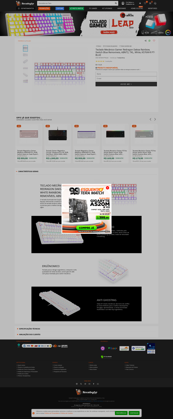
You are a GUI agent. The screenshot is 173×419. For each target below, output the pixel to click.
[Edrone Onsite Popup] (86, 209)
